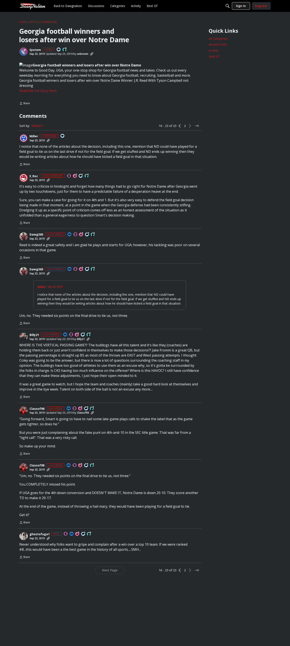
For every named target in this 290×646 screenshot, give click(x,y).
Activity (213, 50)
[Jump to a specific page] (196, 125)
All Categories (218, 39)
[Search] (227, 6)
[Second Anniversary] (81, 235)
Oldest (36, 126)
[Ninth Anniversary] (77, 534)
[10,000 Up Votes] (89, 534)
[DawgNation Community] (32, 6)
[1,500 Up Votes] (86, 176)
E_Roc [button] (34, 176)
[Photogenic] (69, 235)
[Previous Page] (179, 125)
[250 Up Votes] (92, 409)
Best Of (214, 56)
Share (24, 103)
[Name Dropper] (69, 176)
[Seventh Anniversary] (75, 176)
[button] (23, 51)
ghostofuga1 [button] (40, 534)
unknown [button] (82, 54)
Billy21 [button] (34, 335)
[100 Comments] (83, 335)
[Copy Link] (91, 54)
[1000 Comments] (80, 176)
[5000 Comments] (83, 534)
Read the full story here (38, 90)
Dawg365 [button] (36, 234)
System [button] (35, 50)
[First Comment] (58, 50)
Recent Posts (218, 44)
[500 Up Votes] (93, 235)
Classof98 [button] (37, 409)
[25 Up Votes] (64, 50)
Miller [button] (34, 136)
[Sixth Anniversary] (77, 335)
